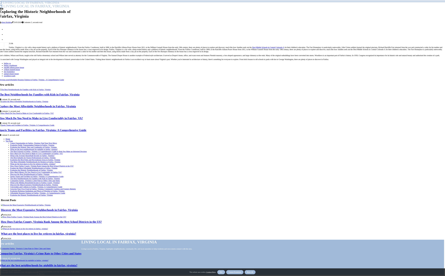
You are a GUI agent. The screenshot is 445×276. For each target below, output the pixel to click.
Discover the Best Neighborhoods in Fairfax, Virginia (29, 174)
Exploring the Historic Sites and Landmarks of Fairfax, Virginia (33, 147)
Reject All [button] (250, 272)
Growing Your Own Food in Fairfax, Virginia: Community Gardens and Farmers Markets (43, 189)
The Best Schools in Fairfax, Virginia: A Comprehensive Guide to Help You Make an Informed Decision (48, 151)
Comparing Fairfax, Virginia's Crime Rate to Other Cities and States (35, 181)
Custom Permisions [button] (235, 272)
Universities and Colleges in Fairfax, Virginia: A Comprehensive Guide (36, 187)
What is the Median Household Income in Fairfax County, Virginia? (35, 183)
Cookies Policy (211, 272)
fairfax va (7, 63)
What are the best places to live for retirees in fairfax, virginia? (32, 164)
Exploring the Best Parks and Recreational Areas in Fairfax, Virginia (35, 160)
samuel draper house (11, 74)
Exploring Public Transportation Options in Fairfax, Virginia (32, 145)
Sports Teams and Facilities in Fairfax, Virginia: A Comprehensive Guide (37, 176)
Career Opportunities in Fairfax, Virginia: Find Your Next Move (33, 143)
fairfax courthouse (10, 65)
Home (8, 139)
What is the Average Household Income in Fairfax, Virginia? (32, 156)
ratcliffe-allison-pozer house (14, 67)
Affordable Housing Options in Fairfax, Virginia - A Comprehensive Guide (37, 193)
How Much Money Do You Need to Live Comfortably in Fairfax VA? (36, 172)
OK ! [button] (221, 272)
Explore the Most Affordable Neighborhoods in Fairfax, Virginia (33, 168)
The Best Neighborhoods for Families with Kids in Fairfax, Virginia (35, 179)
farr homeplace (9, 72)
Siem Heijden (6, 22)
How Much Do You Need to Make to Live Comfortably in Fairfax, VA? (36, 154)
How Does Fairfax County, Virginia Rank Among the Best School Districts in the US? (41, 166)
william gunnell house (12, 70)
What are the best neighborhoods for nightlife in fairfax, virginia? (34, 149)
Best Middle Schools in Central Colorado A (268, 47)
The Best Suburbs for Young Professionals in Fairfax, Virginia (33, 158)
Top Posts (9, 141)
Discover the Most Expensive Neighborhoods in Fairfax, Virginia (34, 185)
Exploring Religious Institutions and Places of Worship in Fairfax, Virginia (37, 191)
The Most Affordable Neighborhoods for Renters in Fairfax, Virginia (35, 162)
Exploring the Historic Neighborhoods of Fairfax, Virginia (31, 170)
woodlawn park (9, 76)
